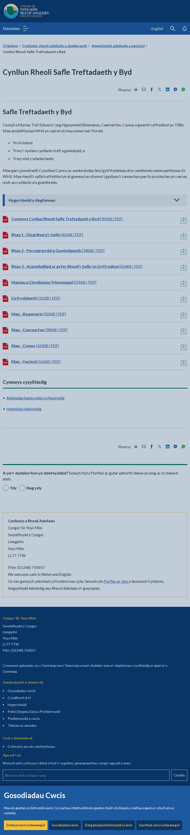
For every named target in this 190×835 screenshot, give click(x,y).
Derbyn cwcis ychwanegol (25, 825)
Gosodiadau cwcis (64, 825)
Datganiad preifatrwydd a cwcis (108, 825)
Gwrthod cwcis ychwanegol (159, 825)
